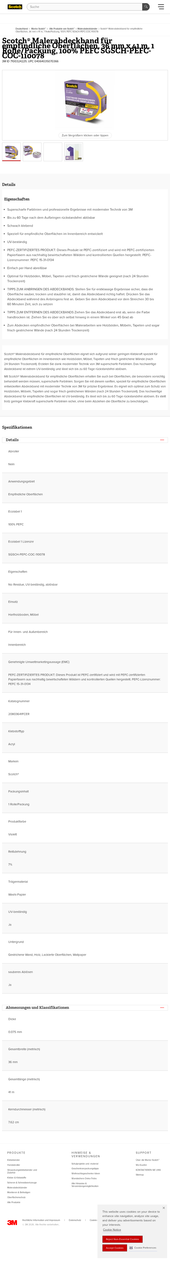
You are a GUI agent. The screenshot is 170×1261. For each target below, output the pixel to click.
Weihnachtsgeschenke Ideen (86, 1173)
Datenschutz (75, 1220)
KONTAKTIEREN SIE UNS (148, 1170)
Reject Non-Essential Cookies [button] (122, 1239)
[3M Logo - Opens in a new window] (15, 7)
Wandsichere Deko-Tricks (84, 1178)
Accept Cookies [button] (115, 1247)
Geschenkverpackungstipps (85, 1168)
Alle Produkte (13, 1202)
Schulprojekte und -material (85, 1163)
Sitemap (140, 1174)
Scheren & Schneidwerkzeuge (22, 1182)
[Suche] (146, 7)
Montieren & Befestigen (18, 1192)
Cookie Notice (112, 1230)
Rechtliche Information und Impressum (41, 1220)
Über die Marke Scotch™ (147, 1160)
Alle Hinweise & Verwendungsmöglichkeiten (85, 1185)
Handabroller (13, 1165)
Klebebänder (13, 1160)
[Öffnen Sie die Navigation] (161, 8)
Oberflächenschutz (16, 1197)
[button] (143, 1247)
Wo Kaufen (141, 1165)
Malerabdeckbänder (17, 1187)
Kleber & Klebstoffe (16, 1177)
